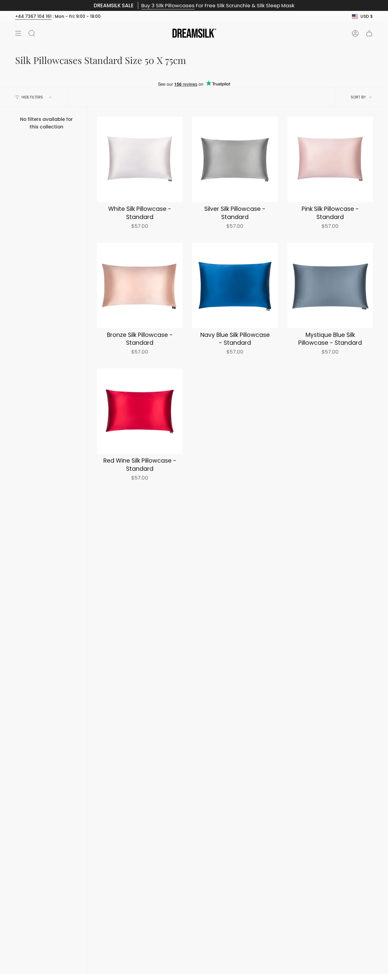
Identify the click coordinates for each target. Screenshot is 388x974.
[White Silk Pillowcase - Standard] (139, 159)
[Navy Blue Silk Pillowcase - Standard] (235, 285)
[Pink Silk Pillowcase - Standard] (330, 159)
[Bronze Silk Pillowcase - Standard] (139, 285)
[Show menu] (18, 33)
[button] (32, 33)
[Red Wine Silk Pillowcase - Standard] (139, 411)
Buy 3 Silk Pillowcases (168, 5)
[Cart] (369, 33)
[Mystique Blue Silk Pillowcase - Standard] (330, 285)
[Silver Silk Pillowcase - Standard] (235, 159)
